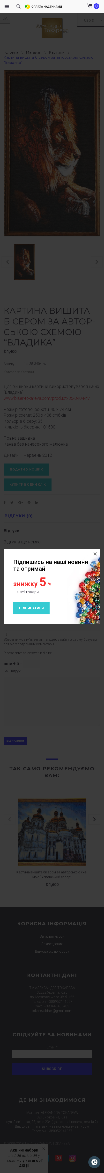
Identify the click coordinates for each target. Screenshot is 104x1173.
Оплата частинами (46, 6)
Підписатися (31, 608)
